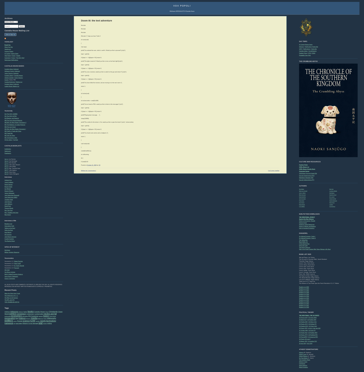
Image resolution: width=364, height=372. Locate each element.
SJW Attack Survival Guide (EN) (308, 173)
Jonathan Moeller (333, 191)
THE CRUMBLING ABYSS (12, 302)
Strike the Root (9, 230)
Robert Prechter (18, 261)
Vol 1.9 (6, 174)
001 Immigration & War (11, 137)
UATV (300, 49)
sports (43, 321)
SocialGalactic (313, 51)
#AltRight (7, 312)
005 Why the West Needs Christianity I (15, 129)
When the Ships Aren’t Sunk (12, 293)
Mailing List (19, 82)
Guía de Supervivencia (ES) (306, 175)
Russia (19, 321)
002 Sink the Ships (10, 135)
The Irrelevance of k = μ (11, 295)
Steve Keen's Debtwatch (11, 276)
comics (12, 313)
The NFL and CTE (10, 300)
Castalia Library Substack (12, 69)
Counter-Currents (9, 239)
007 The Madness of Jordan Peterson (15, 124)
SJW (32, 320)
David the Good (332, 194)
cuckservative (39, 314)
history (46, 316)
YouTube (15, 140)
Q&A (305, 55)
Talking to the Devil (10, 228)
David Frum (8, 206)
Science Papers (9, 51)
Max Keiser (8, 214)
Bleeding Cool (8, 224)
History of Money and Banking (307, 226)
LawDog (331, 204)
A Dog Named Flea (304, 244)
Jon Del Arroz (332, 206)
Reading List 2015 (304, 298)
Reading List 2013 (304, 302)
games (41, 316)
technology (51, 321)
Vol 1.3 (6, 163)
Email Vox (8, 45)
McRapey (28, 318)
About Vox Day (9, 47)
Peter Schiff (17, 263)
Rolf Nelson (331, 193)
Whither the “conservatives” (88, 170)
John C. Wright (302, 193)
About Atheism (303, 365)
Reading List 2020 (304, 292)
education (25, 316)
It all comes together (273, 170)
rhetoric (15, 321)
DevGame (7, 250)
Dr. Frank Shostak (19, 265)
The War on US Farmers (11, 298)
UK (14, 323)
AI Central (302, 44)
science (26, 321)
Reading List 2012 (304, 303)
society (38, 321)
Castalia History (18, 75)
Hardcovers (8, 151)
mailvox (22, 318)
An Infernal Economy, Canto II (307, 238)
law (17, 318)
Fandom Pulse (303, 53)
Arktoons (301, 46)
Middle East (40, 318)
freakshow (34, 316)
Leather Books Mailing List (12, 86)
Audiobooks (8, 149)
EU (29, 316)
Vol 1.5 (6, 166)
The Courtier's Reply (304, 360)
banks (25, 312)
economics (16, 316)
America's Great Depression (306, 224)
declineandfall (8, 316)
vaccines (19, 323)
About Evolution (303, 367)
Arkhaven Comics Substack (12, 71)
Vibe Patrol (8, 55)
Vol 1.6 (6, 168)
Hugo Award (53, 316)
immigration (10, 318)
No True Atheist (303, 358)
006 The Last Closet (10, 127)
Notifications (308, 46)
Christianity (53, 312)
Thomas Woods (9, 208)
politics (9, 320)
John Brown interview (10, 237)
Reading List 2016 (304, 296)
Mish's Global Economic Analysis (14, 274)
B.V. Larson (332, 196)
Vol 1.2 (6, 161)
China (46, 312)
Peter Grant (301, 200)
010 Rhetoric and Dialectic (12, 118)
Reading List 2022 (304, 290)
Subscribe (315, 46)
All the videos (8, 140)
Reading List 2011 (304, 305)
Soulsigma (7, 58)
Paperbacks (8, 153)
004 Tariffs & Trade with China (13, 131)
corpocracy (30, 314)
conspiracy (21, 314)
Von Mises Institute (10, 272)
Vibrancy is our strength (30, 323)
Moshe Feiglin (8, 186)
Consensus (302, 363)
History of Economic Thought (307, 221)
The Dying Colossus (304, 247)
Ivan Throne (301, 202)
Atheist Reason (303, 356)
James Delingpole (9, 193)
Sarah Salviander (333, 200)
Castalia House (39, 312)
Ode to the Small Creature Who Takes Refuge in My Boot (315, 249)
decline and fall (50, 314)
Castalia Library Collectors (12, 84)
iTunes (13, 55)
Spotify (18, 55)
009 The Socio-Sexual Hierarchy (13, 120)
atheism (21, 312)
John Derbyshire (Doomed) (12, 195)
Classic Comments (10, 278)
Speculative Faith (9, 226)
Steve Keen (332, 202)
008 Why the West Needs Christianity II (15, 122)
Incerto (6, 80)
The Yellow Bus (303, 240)
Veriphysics (8, 49)
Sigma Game (308, 44)
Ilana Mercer (8, 232)
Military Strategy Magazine (12, 252)
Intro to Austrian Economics (306, 228)
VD (99, 165)
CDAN (313, 53)
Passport (16, 268)
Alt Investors (8, 234)
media (34, 318)
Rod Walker (301, 189)
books (31, 311)
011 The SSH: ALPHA (11, 116)
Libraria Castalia (9, 77)
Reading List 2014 (304, 300)
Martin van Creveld (303, 191)
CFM (309, 53)
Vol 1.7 (6, 170)
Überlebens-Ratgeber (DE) (306, 177)
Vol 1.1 (6, 159)
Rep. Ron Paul (9, 210)
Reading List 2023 (304, 289)
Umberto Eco (8, 180)
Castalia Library (303, 51)
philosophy (51, 318)
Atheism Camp (303, 362)
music (45, 318)
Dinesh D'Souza (9, 191)
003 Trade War (9, 133)
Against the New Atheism (306, 219)
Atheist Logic (302, 354)
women (45, 323)
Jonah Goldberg (9, 182)
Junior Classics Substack (12, 73)
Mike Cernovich (302, 194)
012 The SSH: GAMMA (11, 114)
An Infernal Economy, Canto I (307, 236)
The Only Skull (20, 58)
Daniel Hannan (9, 184)
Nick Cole (331, 189)
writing (49, 323)
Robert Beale (302, 204)
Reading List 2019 (304, 294)
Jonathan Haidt (9, 199)
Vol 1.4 (6, 164)
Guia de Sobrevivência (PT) (306, 180)
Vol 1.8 (6, 172)
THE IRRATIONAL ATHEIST (307, 217)
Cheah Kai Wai (332, 198)
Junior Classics (18, 77)
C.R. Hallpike (302, 206)
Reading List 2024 (304, 287)
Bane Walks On (303, 242)
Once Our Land (303, 245)
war (40, 323)
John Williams (8, 204)
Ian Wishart (8, 189)
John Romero (8, 202)
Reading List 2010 (304, 307)
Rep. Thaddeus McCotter (11, 212)
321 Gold (7, 270)
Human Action (303, 222)
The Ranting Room (10, 241)
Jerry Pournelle (302, 198)
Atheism (301, 352)
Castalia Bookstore (10, 82)
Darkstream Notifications (11, 60)
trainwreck (9, 323)
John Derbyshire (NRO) (11, 197)
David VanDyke (302, 196)
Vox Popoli (182, 6)
